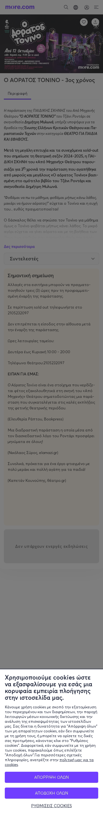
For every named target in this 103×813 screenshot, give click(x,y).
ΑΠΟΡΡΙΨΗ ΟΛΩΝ (51, 777)
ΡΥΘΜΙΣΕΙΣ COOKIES (51, 805)
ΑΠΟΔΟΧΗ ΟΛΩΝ (51, 792)
